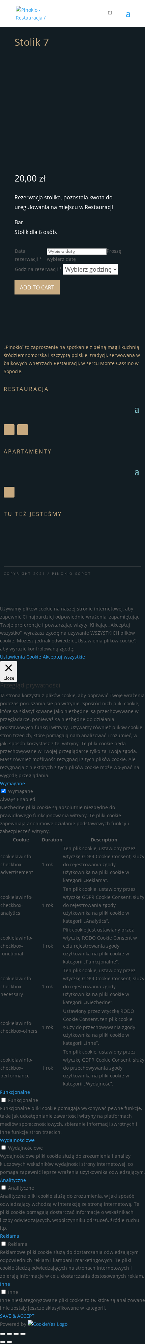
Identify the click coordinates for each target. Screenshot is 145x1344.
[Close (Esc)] (2, 1334)
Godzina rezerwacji (38, 269)
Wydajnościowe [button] (17, 1140)
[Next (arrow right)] (9, 1342)
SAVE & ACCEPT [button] (17, 1316)
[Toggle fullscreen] (16, 1334)
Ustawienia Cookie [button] (20, 657)
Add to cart (37, 287)
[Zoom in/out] (23, 1334)
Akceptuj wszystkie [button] (64, 657)
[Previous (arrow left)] (2, 1342)
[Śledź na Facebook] (9, 429)
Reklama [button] (9, 1236)
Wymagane (20, 791)
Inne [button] (5, 1284)
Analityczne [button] (13, 1180)
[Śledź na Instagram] (22, 429)
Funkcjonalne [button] (15, 1092)
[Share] (9, 1334)
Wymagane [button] (12, 783)
